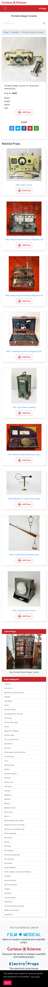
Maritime (7, 799)
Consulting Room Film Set (13, 714)
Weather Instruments (11, 910)
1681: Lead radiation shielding (24, 407)
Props (42, 8)
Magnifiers (8, 795)
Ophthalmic (8, 838)
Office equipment (10, 833)
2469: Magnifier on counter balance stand (24, 499)
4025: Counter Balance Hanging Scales (24, 555)
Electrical (7, 748)
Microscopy (8, 812)
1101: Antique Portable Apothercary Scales (24, 454)
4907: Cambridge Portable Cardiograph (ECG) (24, 351)
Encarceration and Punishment (15, 752)
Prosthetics (8, 863)
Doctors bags (9, 735)
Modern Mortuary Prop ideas (14, 825)
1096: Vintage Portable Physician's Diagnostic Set (24, 295)
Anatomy (7, 684)
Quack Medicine (9, 867)
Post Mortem (9, 859)
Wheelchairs (8, 914)
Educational (8, 744)
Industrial (7, 778)
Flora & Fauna (9, 756)
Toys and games (10, 897)
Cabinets (7, 697)
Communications (10, 709)
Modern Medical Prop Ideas (14, 820)
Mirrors (6, 816)
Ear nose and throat (11, 739)
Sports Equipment (10, 885)
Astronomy (8, 688)
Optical (6, 842)
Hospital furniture (10, 773)
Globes (6, 769)
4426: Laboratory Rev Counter (24, 610)
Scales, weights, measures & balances (17, 872)
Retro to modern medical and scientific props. (24, 941)
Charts (6, 705)
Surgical (7, 889)
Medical (7, 803)
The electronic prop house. (24, 968)
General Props (9, 765)
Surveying (7, 893)
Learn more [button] (35, 977)
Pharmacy (7, 846)
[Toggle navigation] (5, 8)
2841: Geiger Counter (24, 185)
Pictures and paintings (12, 855)
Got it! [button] (7, 983)
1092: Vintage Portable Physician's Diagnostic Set (24, 239)
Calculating (8, 701)
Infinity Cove (8, 782)
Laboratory (8, 786)
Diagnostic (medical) (11, 731)
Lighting (7, 791)
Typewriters (8, 902)
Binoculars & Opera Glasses (14, 692)
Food (6, 761)
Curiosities (8, 718)
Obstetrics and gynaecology (14, 829)
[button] (24, 190)
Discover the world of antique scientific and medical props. (24, 955)
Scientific (15, 32)
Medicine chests (10, 808)
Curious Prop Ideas (11, 722)
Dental (6, 727)
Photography (9, 850)
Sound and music (10, 880)
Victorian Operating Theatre (14, 906)
